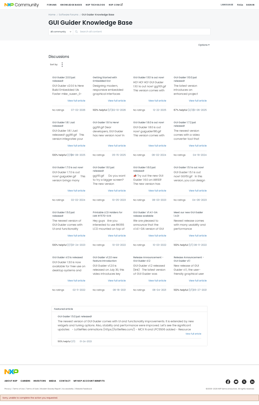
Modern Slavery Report (50, 389)
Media (52, 380)
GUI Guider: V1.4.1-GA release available (145, 214)
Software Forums (68, 14)
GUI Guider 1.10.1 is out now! (148, 77)
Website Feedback (83, 389)
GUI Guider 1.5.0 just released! (63, 214)
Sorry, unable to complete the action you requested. (30, 397)
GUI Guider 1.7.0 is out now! (67, 167)
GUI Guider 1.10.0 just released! (185, 79)
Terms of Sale (32, 389)
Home (52, 14)
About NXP (11, 380)
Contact (65, 380)
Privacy (7, 389)
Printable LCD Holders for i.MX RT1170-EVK (107, 214)
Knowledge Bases (71, 4)
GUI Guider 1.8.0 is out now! (148, 122)
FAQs (240, 4)
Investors (39, 380)
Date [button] (62, 64)
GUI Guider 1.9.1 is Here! (106, 122)
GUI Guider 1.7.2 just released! (185, 124)
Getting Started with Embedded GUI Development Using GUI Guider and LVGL (107, 79)
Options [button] (203, 45)
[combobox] (141, 31)
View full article (76, 100)
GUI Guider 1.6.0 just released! (144, 169)
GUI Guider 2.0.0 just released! (63, 79)
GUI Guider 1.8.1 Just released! (63, 124)
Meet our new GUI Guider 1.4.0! (188, 214)
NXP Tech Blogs (95, 4)
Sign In (250, 4)
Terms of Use (18, 389)
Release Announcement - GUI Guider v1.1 (189, 259)
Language (227, 4)
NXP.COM (114, 4)
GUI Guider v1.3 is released (67, 257)
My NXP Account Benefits (89, 380)
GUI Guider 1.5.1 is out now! (189, 167)
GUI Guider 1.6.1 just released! (104, 169)
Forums (52, 4)
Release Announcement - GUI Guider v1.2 (148, 259)
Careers (25, 380)
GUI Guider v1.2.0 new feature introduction (105, 259)
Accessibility (68, 389)
